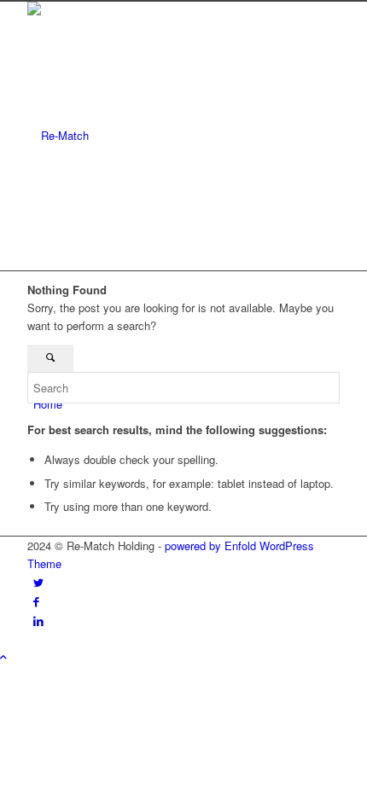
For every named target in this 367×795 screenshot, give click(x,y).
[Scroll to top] (3, 656)
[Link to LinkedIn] (38, 620)
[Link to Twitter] (38, 582)
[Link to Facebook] (36, 601)
